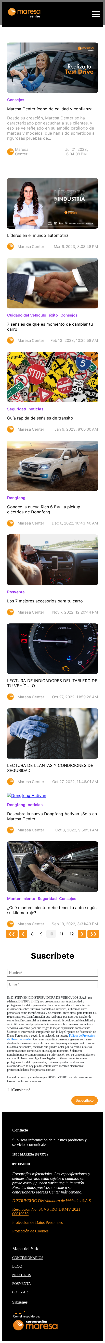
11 (61, 933)
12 (72, 933)
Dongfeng (16, 497)
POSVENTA (21, 1284)
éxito (53, 315)
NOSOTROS (21, 1275)
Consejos (15, 99)
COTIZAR (20, 1292)
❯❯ (93, 933)
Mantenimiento (21, 898)
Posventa (16, 592)
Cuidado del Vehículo (26, 315)
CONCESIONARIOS (27, 1258)
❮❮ (11, 933)
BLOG (17, 1266)
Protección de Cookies (30, 1231)
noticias (36, 409)
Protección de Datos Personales (37, 1222)
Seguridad (16, 409)
